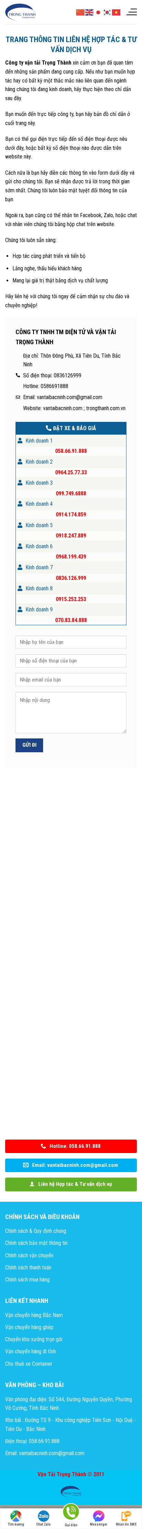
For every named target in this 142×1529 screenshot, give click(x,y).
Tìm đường (16, 1524)
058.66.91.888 (71, 451)
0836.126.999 (71, 578)
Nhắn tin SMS (126, 1524)
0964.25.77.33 (71, 472)
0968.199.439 (71, 556)
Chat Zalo (43, 1524)
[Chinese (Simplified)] (80, 11)
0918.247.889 (71, 535)
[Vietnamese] (116, 11)
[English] (89, 11)
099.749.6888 (71, 493)
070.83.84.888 (71, 620)
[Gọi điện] (71, 1513)
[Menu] (131, 12)
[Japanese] (98, 11)
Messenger (99, 1524)
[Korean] (107, 11)
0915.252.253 (71, 599)
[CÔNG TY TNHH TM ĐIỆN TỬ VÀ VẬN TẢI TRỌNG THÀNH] (20, 12)
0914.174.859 (71, 514)
